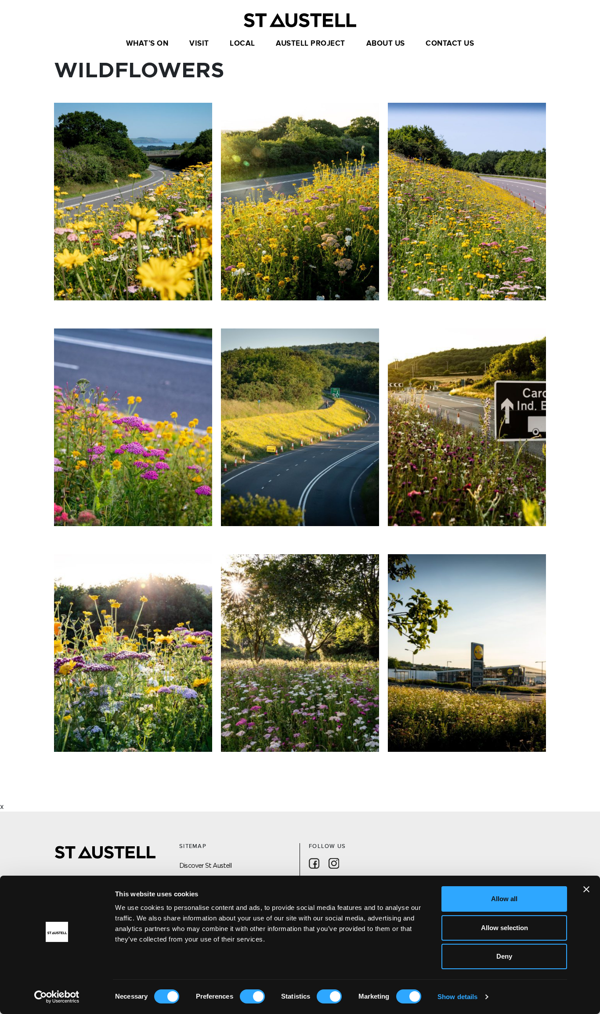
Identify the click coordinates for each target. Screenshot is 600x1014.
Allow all (504, 898)
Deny (504, 956)
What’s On (147, 43)
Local (242, 43)
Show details (457, 996)
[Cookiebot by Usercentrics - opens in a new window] (56, 996)
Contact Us (450, 43)
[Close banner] (586, 889)
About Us (385, 43)
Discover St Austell (205, 865)
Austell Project (310, 43)
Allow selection (504, 927)
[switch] (252, 996)
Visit (199, 43)
